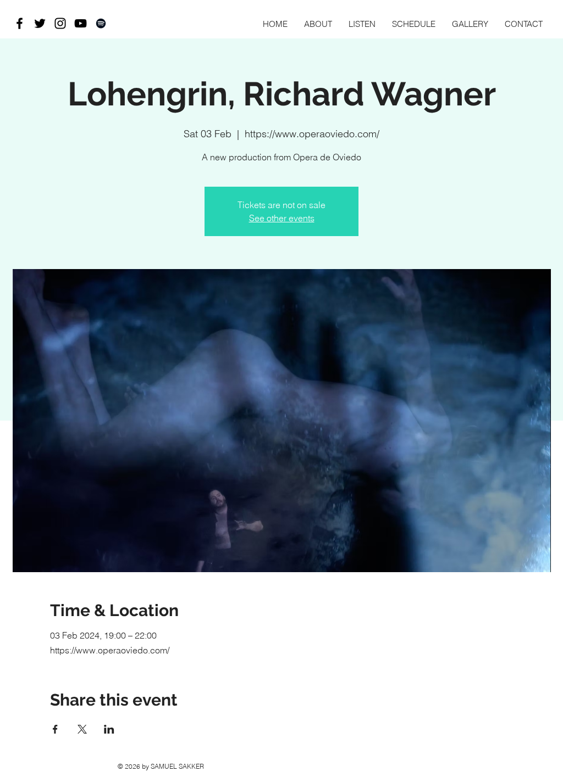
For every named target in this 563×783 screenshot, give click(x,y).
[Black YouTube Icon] (80, 23)
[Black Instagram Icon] (60, 23)
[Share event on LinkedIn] (109, 729)
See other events (281, 217)
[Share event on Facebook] (55, 729)
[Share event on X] (82, 729)
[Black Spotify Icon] (100, 23)
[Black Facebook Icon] (19, 23)
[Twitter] (39, 23)
